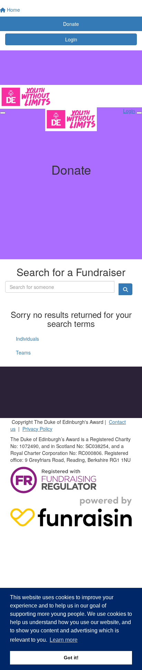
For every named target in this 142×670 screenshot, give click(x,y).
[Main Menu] (3, 113)
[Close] (139, 113)
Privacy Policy (37, 428)
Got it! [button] (71, 657)
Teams (23, 352)
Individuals (27, 338)
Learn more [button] (64, 640)
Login (71, 39)
